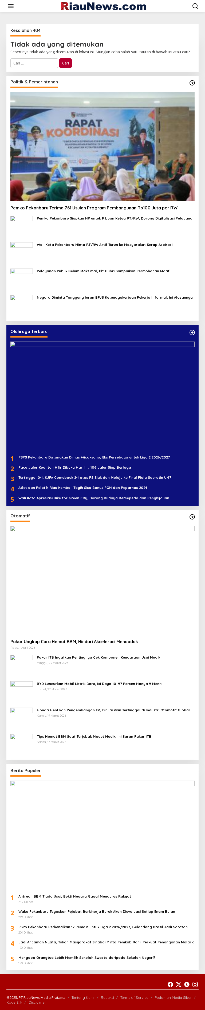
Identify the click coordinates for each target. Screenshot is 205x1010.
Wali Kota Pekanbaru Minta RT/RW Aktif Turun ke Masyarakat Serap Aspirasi (104, 244)
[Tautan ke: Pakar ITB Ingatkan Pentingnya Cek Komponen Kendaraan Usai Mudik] (21, 665)
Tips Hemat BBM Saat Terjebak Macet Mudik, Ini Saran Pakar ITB (94, 736)
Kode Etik (14, 1002)
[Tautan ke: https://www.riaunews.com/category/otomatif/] (192, 517)
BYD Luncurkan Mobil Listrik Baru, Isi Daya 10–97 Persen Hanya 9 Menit (99, 684)
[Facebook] (170, 984)
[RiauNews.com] (103, 5)
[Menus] (10, 6)
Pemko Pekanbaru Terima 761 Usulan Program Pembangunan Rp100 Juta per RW (94, 207)
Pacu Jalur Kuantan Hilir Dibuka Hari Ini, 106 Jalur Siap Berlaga (74, 467)
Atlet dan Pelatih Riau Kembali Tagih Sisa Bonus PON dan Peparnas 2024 (82, 487)
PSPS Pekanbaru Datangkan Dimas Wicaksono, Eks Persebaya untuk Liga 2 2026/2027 (94, 457)
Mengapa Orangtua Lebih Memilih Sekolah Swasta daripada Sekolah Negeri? (86, 957)
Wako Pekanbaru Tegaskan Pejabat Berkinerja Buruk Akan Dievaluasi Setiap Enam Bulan (96, 911)
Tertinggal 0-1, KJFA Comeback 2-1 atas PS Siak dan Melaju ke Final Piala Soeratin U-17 (94, 477)
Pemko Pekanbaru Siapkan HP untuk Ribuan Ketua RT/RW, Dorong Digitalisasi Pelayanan (116, 218)
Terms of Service (134, 997)
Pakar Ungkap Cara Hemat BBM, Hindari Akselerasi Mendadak (74, 641)
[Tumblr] (186, 984)
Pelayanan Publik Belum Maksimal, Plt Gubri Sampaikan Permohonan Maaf (103, 271)
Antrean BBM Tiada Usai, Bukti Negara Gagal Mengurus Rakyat (74, 896)
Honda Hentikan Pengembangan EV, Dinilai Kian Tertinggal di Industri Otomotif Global (113, 710)
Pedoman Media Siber (173, 997)
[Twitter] (178, 984)
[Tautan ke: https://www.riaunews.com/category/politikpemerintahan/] (192, 83)
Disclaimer (37, 1002)
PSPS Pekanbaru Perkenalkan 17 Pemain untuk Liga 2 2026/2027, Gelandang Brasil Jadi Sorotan (103, 927)
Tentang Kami (83, 997)
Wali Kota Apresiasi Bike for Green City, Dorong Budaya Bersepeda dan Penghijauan (93, 498)
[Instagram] (195, 984)
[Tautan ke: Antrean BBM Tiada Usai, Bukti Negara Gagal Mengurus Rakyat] (102, 835)
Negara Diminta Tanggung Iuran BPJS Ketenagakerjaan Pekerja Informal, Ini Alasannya (115, 297)
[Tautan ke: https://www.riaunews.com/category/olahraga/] (192, 332)
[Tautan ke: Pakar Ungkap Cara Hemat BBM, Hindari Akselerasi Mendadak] (102, 580)
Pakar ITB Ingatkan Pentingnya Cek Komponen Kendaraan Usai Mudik (98, 657)
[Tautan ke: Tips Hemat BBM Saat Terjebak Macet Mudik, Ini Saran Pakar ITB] (21, 744)
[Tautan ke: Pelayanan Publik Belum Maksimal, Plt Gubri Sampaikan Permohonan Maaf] (21, 279)
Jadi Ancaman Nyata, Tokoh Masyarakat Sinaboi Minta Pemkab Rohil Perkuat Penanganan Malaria (106, 942)
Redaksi (107, 997)
